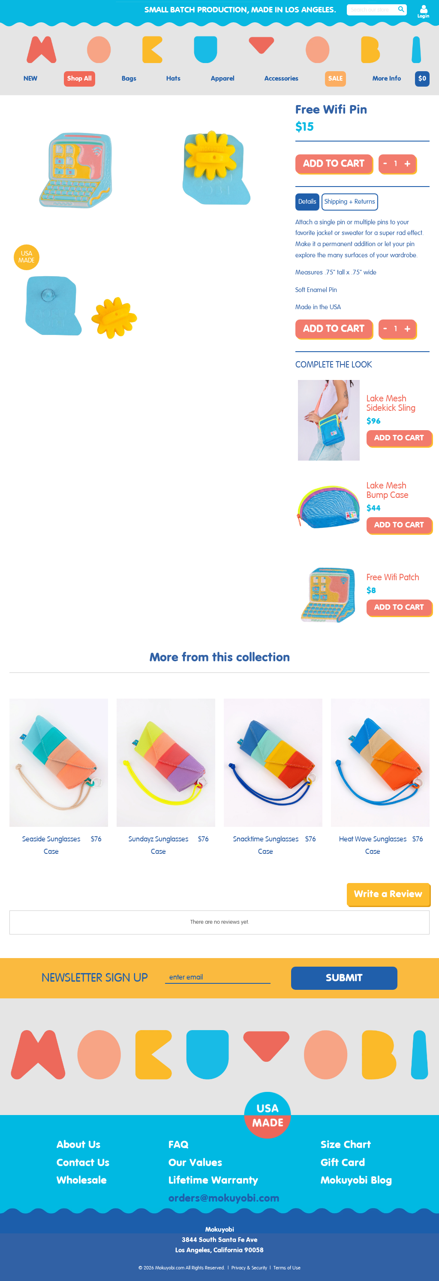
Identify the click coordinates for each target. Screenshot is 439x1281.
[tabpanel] (78, 171)
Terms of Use (287, 1268)
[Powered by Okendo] (48, 900)
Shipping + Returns (350, 201)
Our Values (195, 1163)
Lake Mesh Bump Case (388, 490)
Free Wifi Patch (393, 577)
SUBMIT (344, 978)
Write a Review (388, 894)
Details (307, 201)
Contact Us (83, 1163)
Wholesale (82, 1180)
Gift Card (343, 1163)
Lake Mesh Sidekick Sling (391, 403)
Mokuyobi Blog (356, 1180)
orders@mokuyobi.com (224, 1198)
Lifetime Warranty (213, 1180)
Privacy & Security (249, 1268)
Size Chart (346, 1145)
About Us (78, 1145)
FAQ (178, 1145)
